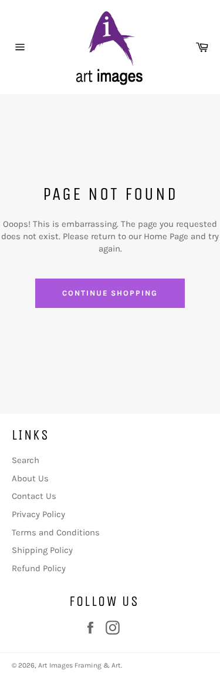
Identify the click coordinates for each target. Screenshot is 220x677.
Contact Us (34, 496)
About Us (30, 478)
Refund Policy (39, 568)
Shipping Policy (42, 550)
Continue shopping (110, 293)
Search (25, 460)
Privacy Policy (38, 514)
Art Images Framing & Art (79, 665)
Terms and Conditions (56, 532)
